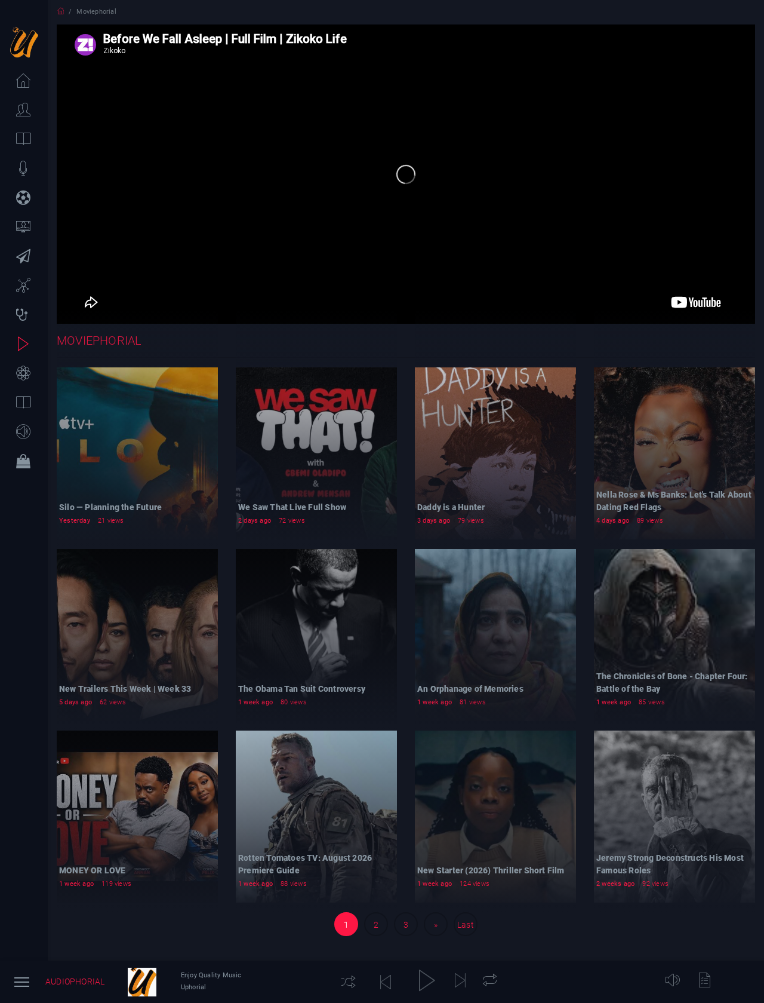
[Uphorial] (142, 982)
